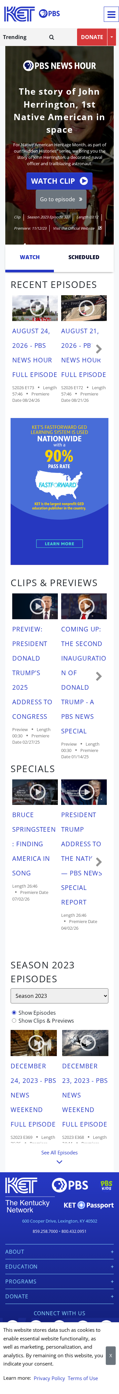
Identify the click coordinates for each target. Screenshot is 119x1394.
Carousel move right (99, 349)
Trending (14, 37)
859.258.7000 (45, 1231)
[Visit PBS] (49, 13)
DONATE (92, 37)
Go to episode (57, 199)
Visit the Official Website (74, 228)
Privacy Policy (49, 1378)
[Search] (52, 37)
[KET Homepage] (19, 14)
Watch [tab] (30, 257)
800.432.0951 (74, 1231)
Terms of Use (83, 1378)
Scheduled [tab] (83, 257)
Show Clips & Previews (46, 1020)
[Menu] (111, 14)
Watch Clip (53, 181)
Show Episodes (37, 1012)
